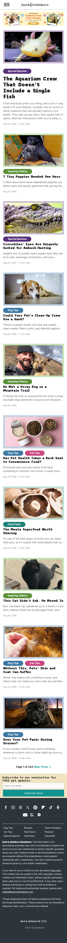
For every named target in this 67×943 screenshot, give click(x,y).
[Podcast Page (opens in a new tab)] (59, 807)
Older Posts (42, 766)
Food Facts (14, 524)
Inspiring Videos (17, 171)
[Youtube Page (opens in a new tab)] (26, 815)
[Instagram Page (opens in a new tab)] (14, 807)
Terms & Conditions (34, 927)
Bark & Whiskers (29, 921)
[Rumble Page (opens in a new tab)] (41, 814)
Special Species (17, 71)
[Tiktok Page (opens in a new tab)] (52, 807)
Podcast (49, 831)
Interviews (29, 836)
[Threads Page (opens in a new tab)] (22, 807)
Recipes (28, 827)
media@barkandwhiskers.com (17, 891)
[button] (6, 4)
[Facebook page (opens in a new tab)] (7, 807)
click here (56, 870)
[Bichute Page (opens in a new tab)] (33, 814)
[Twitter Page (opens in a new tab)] (29, 807)
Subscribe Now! (33, 793)
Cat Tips (35, 452)
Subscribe (50, 836)
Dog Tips (13, 310)
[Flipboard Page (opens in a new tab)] (45, 807)
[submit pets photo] (33, 19)
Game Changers (53, 827)
